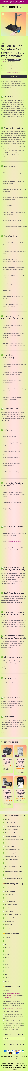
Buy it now (14, 76)
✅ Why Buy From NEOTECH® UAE (12, 826)
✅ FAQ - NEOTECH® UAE (9, 843)
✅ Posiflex (6, 954)
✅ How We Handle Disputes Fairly (12, 871)
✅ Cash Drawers (7, 898)
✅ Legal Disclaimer (8, 846)
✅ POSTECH (6, 961)
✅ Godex (5, 941)
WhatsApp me (7, 997)
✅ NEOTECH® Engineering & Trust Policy (12, 867)
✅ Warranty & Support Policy (11, 856)
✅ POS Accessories (8, 921)
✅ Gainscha (6, 937)
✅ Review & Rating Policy (10, 853)
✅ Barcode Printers (8, 888)
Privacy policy (23, 1056)
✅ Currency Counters (9, 901)
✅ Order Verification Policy (10, 859)
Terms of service (10, 1058)
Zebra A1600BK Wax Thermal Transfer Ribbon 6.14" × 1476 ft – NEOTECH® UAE (20, 763)
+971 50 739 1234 (11, 995)
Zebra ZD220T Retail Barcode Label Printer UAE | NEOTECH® (20, 793)
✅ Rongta (6, 967)
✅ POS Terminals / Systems (11, 918)
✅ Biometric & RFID (8, 894)
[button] (3, 7)
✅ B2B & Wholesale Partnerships (12, 833)
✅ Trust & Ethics (7, 863)
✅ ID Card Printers (8, 908)
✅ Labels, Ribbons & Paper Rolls (12, 914)
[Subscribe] (23, 1038)
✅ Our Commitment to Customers (13, 823)
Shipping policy (20, 1058)
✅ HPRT (5, 944)
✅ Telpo (5, 974)
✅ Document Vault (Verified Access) (13, 839)
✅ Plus (5, 951)
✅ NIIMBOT (6, 957)
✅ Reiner (5, 964)
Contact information (10, 1061)
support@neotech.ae (13, 993)
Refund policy (14, 1056)
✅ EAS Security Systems (10, 904)
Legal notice (21, 1061)
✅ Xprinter (6, 981)
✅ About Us (6, 819)
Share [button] (4, 733)
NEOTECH (7, 1056)
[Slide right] (17, 41)
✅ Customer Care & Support (11, 875)
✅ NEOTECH (6, 947)
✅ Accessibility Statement (10, 829)
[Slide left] (10, 41)
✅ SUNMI (5, 971)
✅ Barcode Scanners (9, 891)
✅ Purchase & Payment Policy (11, 849)
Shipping (3, 61)
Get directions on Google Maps (14, 1008)
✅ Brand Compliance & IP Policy (12, 836)
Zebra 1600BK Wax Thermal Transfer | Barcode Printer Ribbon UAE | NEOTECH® (7, 794)
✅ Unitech (6, 978)
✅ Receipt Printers (8, 924)
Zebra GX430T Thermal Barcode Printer (7, 761)
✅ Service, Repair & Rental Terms (12, 878)
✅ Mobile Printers (8, 911)
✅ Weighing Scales (8, 928)
